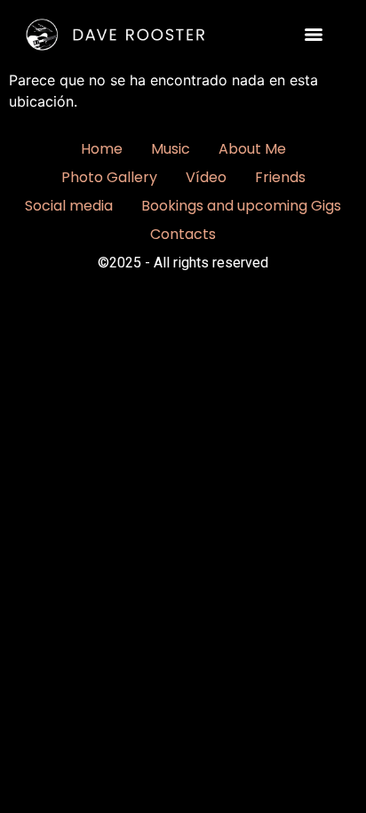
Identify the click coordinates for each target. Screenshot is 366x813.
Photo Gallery (109, 177)
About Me (252, 149)
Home (102, 149)
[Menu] (314, 34)
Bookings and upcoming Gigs (241, 205)
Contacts (183, 234)
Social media (69, 205)
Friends (280, 177)
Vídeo (206, 177)
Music (170, 149)
